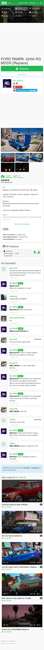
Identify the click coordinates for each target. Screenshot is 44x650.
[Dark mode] (37, 3)
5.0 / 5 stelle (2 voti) (6, 182)
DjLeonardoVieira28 (17, 318)
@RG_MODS (14, 365)
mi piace (20, 177)
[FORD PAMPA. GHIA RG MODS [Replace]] (22, 140)
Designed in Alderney (8, 641)
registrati (34, 468)
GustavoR (13, 339)
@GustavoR (14, 352)
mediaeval (13, 296)
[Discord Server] (17, 83)
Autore (20, 283)
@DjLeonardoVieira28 (17, 331)
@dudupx (13, 433)
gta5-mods (13, 268)
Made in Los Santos (8, 643)
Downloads (9, 177)
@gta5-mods (14, 286)
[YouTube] (14, 83)
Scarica (23, 68)
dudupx (12, 419)
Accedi (26, 468)
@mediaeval (14, 309)
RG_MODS (18, 80)
